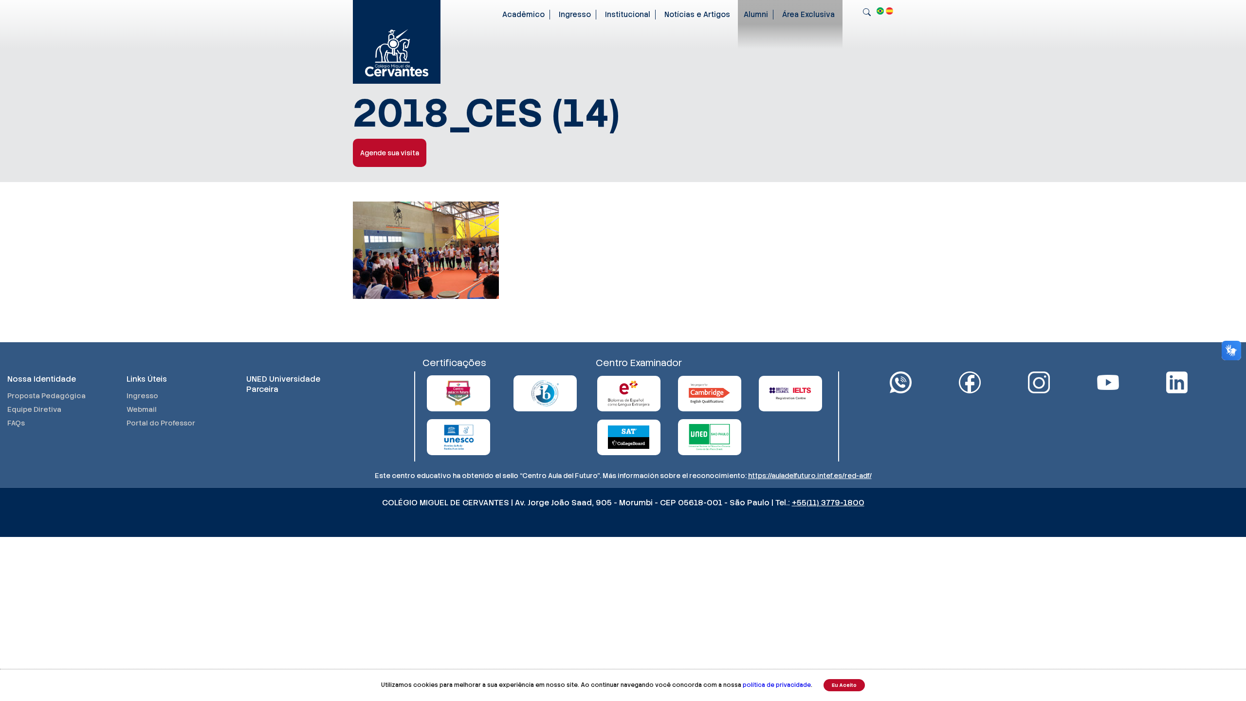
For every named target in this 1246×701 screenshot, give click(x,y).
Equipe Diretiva (34, 409)
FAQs (16, 423)
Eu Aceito (844, 685)
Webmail (142, 409)
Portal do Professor (161, 423)
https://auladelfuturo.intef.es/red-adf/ (810, 475)
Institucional (627, 14)
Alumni (756, 14)
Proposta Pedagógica (46, 395)
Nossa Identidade (41, 379)
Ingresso (575, 14)
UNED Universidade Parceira (283, 384)
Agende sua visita (389, 152)
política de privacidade (777, 685)
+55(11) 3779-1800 (828, 503)
